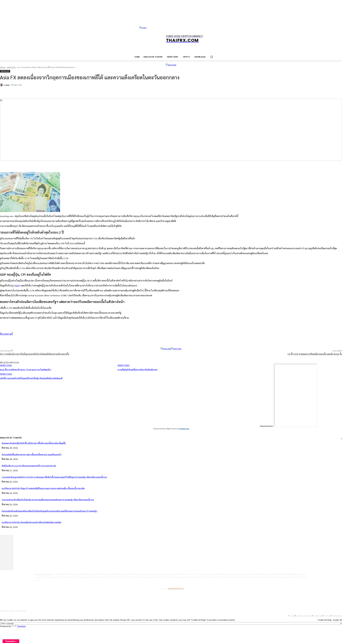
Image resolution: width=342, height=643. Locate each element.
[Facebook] (24, 92)
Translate (21, 626)
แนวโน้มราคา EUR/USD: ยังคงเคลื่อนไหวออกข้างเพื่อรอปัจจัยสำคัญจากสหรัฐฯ (31, 522)
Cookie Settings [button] (325, 620)
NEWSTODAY (11, 67)
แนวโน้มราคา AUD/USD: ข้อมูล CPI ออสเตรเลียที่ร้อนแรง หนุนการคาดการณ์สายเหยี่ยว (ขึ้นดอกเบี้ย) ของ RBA (43, 488)
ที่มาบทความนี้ (6, 334)
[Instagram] (10, 595)
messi (7, 85)
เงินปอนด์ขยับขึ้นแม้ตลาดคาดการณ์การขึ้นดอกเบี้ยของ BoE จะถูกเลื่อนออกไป (31, 454)
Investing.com (184, 429)
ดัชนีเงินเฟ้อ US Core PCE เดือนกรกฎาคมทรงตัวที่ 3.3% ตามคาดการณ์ (29, 465)
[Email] (53, 92)
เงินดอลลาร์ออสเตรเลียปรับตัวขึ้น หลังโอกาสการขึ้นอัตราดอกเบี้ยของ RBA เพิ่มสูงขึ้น (34, 443)
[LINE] (63, 92)
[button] (211, 57)
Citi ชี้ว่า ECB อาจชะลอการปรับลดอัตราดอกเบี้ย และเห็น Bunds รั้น (314, 354)
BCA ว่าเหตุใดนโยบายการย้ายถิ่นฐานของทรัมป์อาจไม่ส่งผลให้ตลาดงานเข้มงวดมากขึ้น (34, 354)
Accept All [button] (337, 620)
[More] (72, 340)
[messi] (1, 85)
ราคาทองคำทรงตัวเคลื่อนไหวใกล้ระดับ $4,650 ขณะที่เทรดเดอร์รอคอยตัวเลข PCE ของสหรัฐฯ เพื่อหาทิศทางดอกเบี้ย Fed (48, 499)
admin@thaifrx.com (176, 588)
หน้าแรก (3, 67)
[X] (34, 92)
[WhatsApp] (43, 92)
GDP (17, 285)
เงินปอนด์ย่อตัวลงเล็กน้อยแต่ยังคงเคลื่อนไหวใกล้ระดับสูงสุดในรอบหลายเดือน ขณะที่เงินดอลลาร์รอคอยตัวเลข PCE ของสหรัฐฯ (49, 511)
